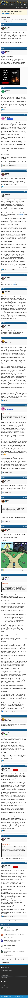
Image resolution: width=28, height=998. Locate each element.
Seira (5, 936)
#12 (26, 477)
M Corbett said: (5, 413)
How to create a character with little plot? (14, 934)
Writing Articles (5, 975)
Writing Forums (5, 973)
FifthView (7, 194)
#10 (26, 338)
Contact (3, 992)
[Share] (24, 24)
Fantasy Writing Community (7, 970)
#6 (26, 191)
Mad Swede (8, 291)
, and (10, 165)
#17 (26, 730)
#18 (26, 765)
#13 (26, 497)
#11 (26, 405)
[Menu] (1, 7)
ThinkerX (7, 90)
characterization (22, 19)
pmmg (7, 173)
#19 (26, 835)
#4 (26, 114)
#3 (26, 87)
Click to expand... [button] (14, 855)
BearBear (7, 529)
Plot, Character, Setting (9, 945)
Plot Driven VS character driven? (12, 940)
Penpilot (21, 214)
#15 (26, 575)
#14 (26, 526)
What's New (4, 977)
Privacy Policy (4, 985)
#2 (26, 48)
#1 (26, 24)
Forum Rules (4, 989)
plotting (10, 21)
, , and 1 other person (14, 570)
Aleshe (7, 500)
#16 (26, 716)
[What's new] (26, 7)
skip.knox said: (5, 844)
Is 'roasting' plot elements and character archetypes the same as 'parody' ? (14, 928)
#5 (26, 170)
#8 (26, 288)
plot (7, 21)
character (16, 19)
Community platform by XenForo (12, 996)
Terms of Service (5, 987)
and (7, 472)
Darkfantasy (8, 51)
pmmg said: (4, 583)
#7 (26, 274)
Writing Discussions (14, 930)
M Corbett (4, 19)
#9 (26, 322)
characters (3, 21)
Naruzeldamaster (7, 930)
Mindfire (5, 953)
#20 (26, 862)
